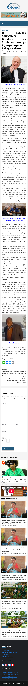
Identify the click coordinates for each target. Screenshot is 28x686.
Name (4, 424)
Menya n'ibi (4, 571)
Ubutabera (4, 30)
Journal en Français (6, 516)
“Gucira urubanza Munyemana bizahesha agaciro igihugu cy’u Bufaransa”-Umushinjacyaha (14, 379)
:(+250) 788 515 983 (10, 672)
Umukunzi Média (4, 484)
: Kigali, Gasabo (9, 679)
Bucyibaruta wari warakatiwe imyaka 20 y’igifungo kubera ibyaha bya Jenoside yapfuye (14, 372)
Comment (5, 403)
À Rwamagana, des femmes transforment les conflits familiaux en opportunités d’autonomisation (14, 522)
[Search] (25, 23)
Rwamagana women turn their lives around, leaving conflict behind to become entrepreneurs (14, 549)
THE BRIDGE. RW (17, 608)
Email (17, 424)
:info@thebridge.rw (9, 677)
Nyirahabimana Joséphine (20, 525)
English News (5, 544)
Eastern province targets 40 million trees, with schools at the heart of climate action (14, 632)
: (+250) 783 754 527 (10, 675)
